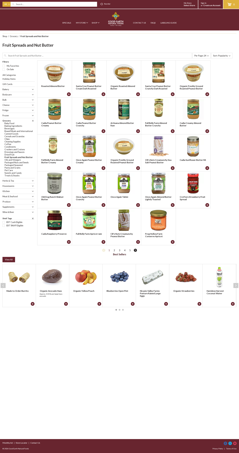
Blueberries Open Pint (117, 291)
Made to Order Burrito (17, 291)
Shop (4, 36)
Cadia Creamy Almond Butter (190, 124)
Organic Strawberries (183, 291)
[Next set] (135, 250)
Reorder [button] (107, 4)
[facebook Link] (225, 443)
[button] (32, 89)
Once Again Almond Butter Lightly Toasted (158, 198)
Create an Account (211, 5)
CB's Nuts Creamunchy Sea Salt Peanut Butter (158, 161)
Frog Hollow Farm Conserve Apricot (154, 235)
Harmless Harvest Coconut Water (215, 292)
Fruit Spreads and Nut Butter (34, 36)
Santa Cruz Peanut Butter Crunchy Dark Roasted (158, 87)
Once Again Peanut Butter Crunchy (89, 198)
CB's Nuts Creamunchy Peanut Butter (122, 235)
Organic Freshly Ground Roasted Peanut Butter (191, 87)
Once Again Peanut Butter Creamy (89, 161)
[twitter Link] (230, 443)
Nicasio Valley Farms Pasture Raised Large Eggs (150, 293)
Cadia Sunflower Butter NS (193, 160)
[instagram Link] (235, 443)
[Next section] (235, 285)
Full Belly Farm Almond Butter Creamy (52, 161)
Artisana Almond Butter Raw (122, 124)
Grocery (14, 36)
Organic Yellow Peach (83, 291)
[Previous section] (3, 285)
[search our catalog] (13, 4)
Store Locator (21, 443)
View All (9, 259)
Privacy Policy (217, 449)
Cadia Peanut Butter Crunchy (86, 124)
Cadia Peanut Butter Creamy (51, 124)
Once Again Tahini (119, 197)
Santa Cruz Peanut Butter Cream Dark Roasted (88, 87)
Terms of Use (231, 449)
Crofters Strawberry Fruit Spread (192, 198)
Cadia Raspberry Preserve (54, 234)
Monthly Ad (7, 443)
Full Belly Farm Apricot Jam (89, 234)
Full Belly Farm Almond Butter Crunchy (156, 124)
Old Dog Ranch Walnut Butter (52, 198)
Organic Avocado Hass (51, 291)
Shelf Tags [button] (7, 218)
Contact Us (35, 443)
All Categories (9, 75)
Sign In (203, 3)
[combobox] (6, 4)
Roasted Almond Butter (53, 86)
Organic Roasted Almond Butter (123, 87)
